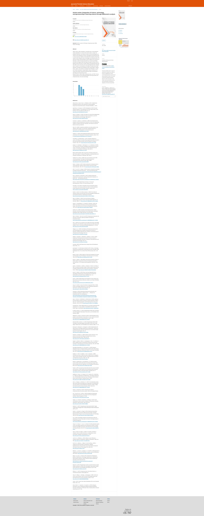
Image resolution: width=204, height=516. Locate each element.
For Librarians (120, 33)
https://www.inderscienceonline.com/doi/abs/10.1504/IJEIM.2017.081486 (86, 179)
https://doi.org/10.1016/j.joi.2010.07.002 (85, 453)
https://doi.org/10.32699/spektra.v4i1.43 (85, 351)
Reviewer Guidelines (99, 502)
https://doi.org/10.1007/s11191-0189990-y (90, 303)
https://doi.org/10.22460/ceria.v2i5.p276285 (80, 332)
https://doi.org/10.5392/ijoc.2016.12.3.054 (84, 257)
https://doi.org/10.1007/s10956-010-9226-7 (80, 118)
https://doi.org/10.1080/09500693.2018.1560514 (81, 319)
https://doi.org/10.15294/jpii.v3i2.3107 (79, 468)
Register (128, 0)
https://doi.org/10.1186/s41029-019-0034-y (80, 288)
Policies (97, 503)
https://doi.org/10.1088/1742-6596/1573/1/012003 (81, 379)
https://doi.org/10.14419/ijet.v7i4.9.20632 (80, 241)
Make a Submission (122, 23)
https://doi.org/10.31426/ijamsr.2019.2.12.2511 (81, 276)
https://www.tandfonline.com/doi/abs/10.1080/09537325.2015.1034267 (85, 421)
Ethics (108, 502)
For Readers (120, 30)
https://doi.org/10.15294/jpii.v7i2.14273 (80, 150)
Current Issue (95, 5)
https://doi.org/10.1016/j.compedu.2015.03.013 (81, 435)
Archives (77, 9)
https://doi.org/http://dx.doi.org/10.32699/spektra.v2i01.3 (83, 282)
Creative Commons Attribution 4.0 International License (108, 67)
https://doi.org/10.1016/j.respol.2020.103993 (81, 161)
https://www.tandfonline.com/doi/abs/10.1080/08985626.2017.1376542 (85, 220)
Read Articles (75, 500)
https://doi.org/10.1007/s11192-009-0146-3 (82, 440)
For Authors (88, 5)
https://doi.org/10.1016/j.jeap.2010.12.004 (88, 142)
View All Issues (76, 502)
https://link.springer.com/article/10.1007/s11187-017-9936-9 (83, 195)
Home (72, 5)
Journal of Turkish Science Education (82, 4)
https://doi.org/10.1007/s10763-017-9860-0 (85, 207)
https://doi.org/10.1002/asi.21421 (79, 448)
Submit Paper (86, 502)
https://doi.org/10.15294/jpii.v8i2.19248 (85, 365)
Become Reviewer (99, 500)
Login (132, 0)
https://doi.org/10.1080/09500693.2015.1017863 (81, 345)
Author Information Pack (88, 500)
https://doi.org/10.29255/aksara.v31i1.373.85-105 (82, 136)
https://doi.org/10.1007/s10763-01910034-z (80, 359)
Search (130, 5)
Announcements (108, 5)
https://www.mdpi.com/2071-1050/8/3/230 (90, 308)
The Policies (82, 5)
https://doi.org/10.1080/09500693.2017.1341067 (81, 387)
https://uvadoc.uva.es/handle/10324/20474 (80, 189)
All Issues (101, 5)
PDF (104, 40)
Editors (108, 500)
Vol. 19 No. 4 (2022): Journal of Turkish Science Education (89, 9)
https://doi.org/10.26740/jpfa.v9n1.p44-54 (80, 112)
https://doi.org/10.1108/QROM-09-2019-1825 (81, 131)
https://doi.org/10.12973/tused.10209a (92, 166)
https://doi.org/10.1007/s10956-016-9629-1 (85, 415)
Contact (85, 503)
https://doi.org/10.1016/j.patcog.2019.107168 (81, 397)
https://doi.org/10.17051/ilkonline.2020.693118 (81, 338)
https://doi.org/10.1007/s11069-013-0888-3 (80, 403)
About (76, 5)
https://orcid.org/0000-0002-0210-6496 (80, 36)
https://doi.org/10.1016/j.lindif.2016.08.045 (80, 226)
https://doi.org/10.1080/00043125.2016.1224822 (89, 201)
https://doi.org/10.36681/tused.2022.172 (82, 39)
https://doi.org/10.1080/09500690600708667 (80, 478)
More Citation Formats (106, 96)
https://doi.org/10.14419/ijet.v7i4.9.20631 (80, 234)
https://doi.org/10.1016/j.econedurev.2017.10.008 (81, 371)
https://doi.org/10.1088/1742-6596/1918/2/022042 (87, 269)
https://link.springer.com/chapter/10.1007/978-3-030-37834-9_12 (84, 213)
